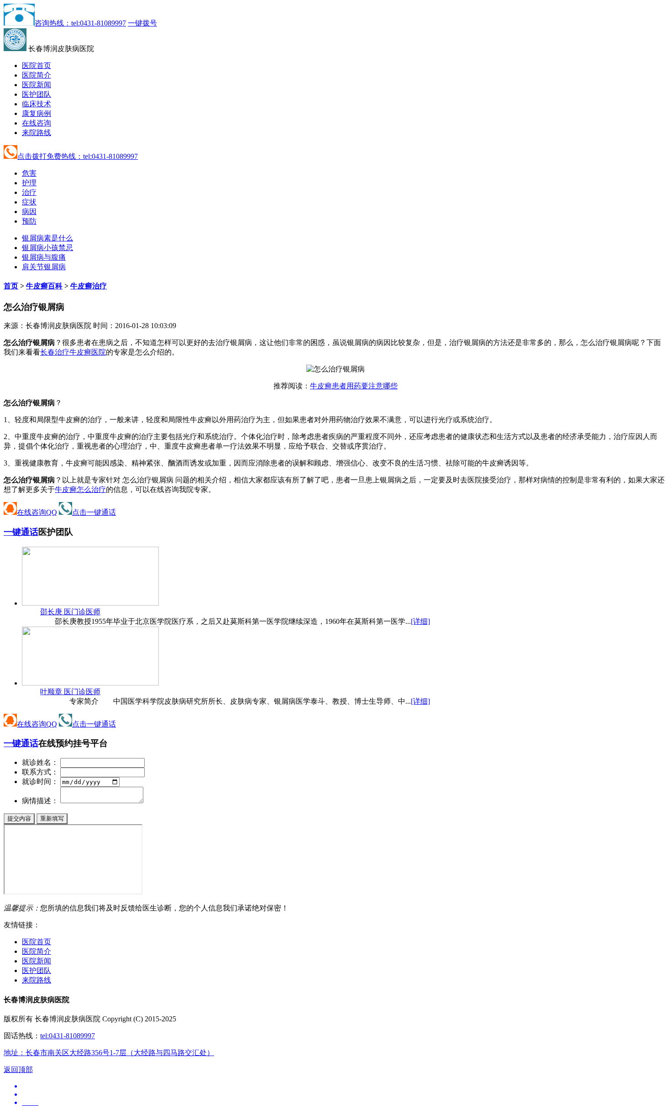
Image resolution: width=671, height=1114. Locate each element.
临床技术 (36, 104)
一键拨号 (142, 23)
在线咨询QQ (37, 512)
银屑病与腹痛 (44, 257)
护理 (29, 183)
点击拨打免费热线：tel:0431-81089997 (77, 156)
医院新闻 (36, 85)
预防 (29, 221)
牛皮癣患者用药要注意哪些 (354, 386)
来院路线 (36, 132)
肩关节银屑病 (44, 267)
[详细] (420, 621)
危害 (29, 173)
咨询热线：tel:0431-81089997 (80, 23)
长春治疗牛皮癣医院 (73, 352)
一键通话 (21, 532)
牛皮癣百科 (44, 286)
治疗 (29, 192)
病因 (29, 211)
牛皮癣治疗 (88, 286)
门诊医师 (70, 612)
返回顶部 (18, 1069)
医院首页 (36, 65)
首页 (11, 286)
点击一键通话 (94, 512)
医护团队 (36, 94)
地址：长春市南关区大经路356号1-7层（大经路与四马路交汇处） (109, 1052)
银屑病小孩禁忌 (47, 247)
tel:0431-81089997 (67, 1036)
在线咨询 (36, 123)
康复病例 (36, 113)
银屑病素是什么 (47, 238)
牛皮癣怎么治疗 (80, 489)
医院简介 (36, 75)
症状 (29, 202)
